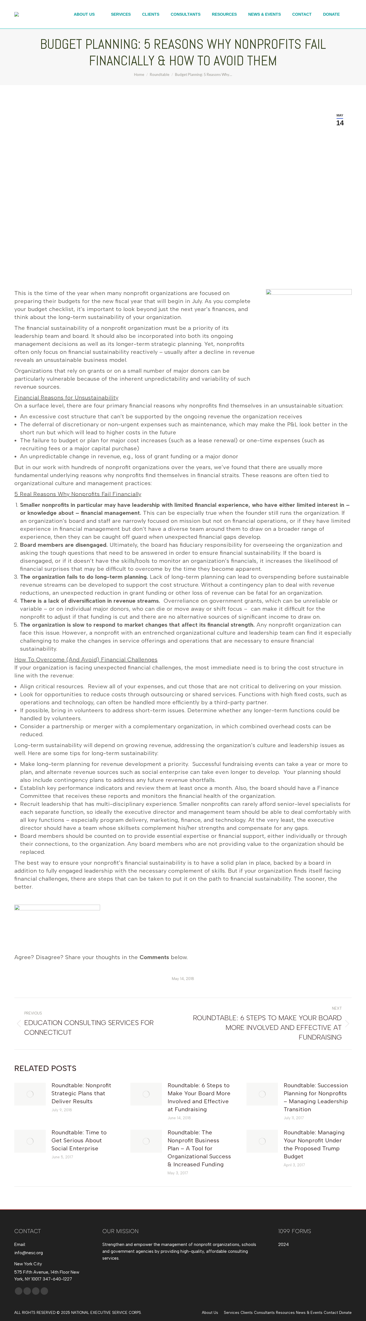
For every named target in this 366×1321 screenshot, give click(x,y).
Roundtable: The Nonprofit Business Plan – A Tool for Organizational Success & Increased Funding (199, 1148)
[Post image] (30, 1094)
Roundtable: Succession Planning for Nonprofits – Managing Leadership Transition (316, 1097)
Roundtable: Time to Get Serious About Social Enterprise (79, 1140)
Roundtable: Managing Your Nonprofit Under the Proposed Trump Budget (314, 1144)
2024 (283, 1244)
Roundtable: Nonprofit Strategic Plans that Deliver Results (81, 1093)
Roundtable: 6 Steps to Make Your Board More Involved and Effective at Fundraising (199, 1097)
